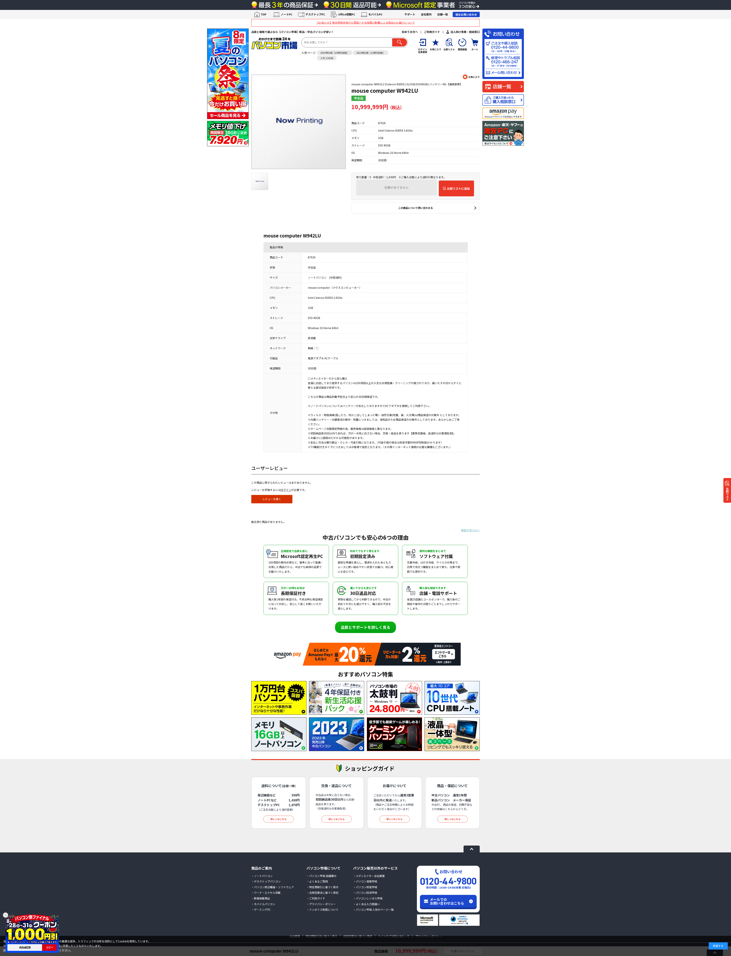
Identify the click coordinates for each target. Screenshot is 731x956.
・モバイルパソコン (263, 904)
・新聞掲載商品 (260, 898)
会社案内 (426, 14)
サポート (410, 14)
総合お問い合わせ (466, 14)
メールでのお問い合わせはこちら (447, 901)
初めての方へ (410, 32)
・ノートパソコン (262, 876)
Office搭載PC (346, 14)
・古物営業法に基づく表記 (322, 892)
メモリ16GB (326, 58)
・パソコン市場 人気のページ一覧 (373, 909)
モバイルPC (375, 14)
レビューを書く (272, 499)
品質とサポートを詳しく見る (365, 627)
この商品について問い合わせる (415, 208)
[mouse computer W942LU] (298, 121)
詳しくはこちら (278, 819)
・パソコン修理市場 (365, 887)
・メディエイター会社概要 (369, 876)
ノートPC (286, 14)
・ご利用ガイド (315, 898)
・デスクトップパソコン (266, 881)
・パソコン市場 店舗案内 (321, 876)
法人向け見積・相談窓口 (465, 32)
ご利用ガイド (432, 32)
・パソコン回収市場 (365, 892)
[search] (399, 42)
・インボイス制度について (322, 909)
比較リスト (727, 494)
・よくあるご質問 (317, 881)
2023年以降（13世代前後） (370, 52)
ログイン (286, 490)
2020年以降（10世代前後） (334, 52)
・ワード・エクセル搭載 (266, 892)
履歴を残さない (470, 530)
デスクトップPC (315, 14)
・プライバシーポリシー (321, 904)
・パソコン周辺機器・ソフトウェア (272, 887)
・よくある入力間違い (366, 904)
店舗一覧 (442, 14)
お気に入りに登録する (471, 76)
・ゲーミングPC (261, 909)
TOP (263, 14)
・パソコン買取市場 (365, 881)
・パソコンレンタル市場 (367, 898)
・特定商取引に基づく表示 (322, 887)
